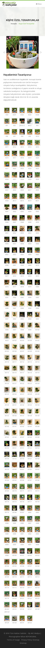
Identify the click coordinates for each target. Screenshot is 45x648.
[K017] (14, 153)
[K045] (37, 207)
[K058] (22, 239)
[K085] (37, 293)
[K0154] (6, 454)
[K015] (37, 143)
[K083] (22, 293)
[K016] (6, 153)
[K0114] (37, 357)
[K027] (14, 175)
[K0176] (22, 497)
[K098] (22, 325)
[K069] (29, 261)
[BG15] (37, 196)
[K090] (37, 304)
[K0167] (29, 476)
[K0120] (6, 379)
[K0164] (6, 476)
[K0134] (37, 400)
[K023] (22, 164)
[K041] (6, 207)
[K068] (22, 261)
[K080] (37, 282)
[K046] (6, 218)
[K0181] (22, 508)
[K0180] (14, 508)
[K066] (6, 261)
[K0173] (37, 486)
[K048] (22, 218)
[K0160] (14, 465)
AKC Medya (35, 633)
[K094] (29, 314)
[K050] (37, 218)
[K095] (37, 314)
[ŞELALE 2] (22, 121)
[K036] (6, 196)
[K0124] (37, 379)
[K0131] (14, 400)
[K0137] (22, 411)
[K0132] (22, 400)
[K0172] (29, 486)
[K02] (14, 121)
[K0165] (14, 476)
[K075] (37, 271)
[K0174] (6, 497)
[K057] (14, 239)
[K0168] (37, 476)
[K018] (22, 153)
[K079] (29, 282)
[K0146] (14, 433)
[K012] (14, 143)
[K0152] (29, 443)
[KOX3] (29, 110)
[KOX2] (22, 110)
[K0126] (14, 390)
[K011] (6, 143)
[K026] (6, 175)
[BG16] (22, 196)
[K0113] (29, 357)
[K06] (6, 132)
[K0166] (22, 476)
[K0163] (37, 465)
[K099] (29, 325)
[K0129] (37, 390)
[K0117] (22, 368)
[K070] (37, 261)
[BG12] (29, 121)
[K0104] (29, 336)
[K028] (22, 175)
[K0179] (6, 508)
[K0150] (6, 443)
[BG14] (29, 196)
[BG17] (29, 186)
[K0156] (22, 454)
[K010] (37, 132)
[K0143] (29, 422)
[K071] (6, 271)
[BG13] (14, 196)
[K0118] (29, 368)
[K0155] (14, 454)
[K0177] (29, 497)
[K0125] (6, 390)
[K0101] (22, 551)
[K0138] (29, 411)
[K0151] (14, 443)
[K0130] (6, 400)
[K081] (6, 293)
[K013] (22, 143)
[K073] (22, 271)
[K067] (14, 261)
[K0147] (22, 433)
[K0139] (37, 411)
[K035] (37, 186)
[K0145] (6, 433)
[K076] (6, 282)
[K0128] (29, 390)
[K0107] (22, 347)
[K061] (6, 250)
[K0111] (14, 357)
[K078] (22, 282)
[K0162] (29, 465)
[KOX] (6, 110)
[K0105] (37, 336)
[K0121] (14, 379)
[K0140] (6, 422)
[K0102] (14, 336)
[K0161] (22, 465)
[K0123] (29, 379)
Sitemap (23, 643)
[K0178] (37, 497)
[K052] (14, 228)
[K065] (37, 250)
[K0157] (29, 454)
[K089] (29, 304)
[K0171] (22, 486)
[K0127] (22, 390)
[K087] (14, 304)
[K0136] (14, 411)
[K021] (6, 164)
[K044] (29, 207)
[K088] (22, 304)
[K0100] (37, 325)
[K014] (29, 143)
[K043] (22, 207)
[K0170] (14, 486)
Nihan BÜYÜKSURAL (28, 636)
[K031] (6, 186)
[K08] (22, 132)
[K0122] (22, 379)
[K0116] (14, 368)
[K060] (37, 239)
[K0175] (14, 497)
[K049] (29, 218)
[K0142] (22, 422)
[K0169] (6, 486)
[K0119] (37, 368)
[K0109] (37, 347)
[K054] (29, 228)
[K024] (29, 164)
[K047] (14, 218)
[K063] (22, 250)
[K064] (29, 250)
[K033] (22, 186)
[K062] (14, 250)
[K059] (29, 239)
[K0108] (29, 347)
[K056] (6, 239)
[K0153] (37, 443)
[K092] (14, 314)
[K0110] (6, 357)
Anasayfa (14, 24)
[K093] (22, 314)
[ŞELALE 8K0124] (6, 605)
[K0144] (37, 422)
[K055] (37, 228)
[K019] (29, 153)
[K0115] (6, 368)
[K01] (6, 121)
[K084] (29, 293)
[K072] (14, 271)
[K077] (14, 282)
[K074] (29, 271)
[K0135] (6, 411)
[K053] (22, 228)
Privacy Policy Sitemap (30, 640)
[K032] (14, 186)
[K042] (14, 207)
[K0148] (29, 433)
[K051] (6, 228)
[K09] (29, 132)
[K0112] (22, 357)
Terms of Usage (13, 640)
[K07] (14, 132)
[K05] (37, 121)
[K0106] (14, 347)
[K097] (14, 325)
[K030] (37, 175)
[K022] (14, 164)
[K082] (14, 293)
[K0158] (37, 454)
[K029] (29, 175)
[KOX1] (14, 110)
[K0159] (6, 465)
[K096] (6, 325)
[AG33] (6, 336)
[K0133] (29, 400)
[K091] (6, 314)
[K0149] (37, 433)
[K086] (6, 304)
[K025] (37, 164)
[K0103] (22, 336)
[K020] (37, 153)
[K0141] (14, 422)
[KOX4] (37, 110)
